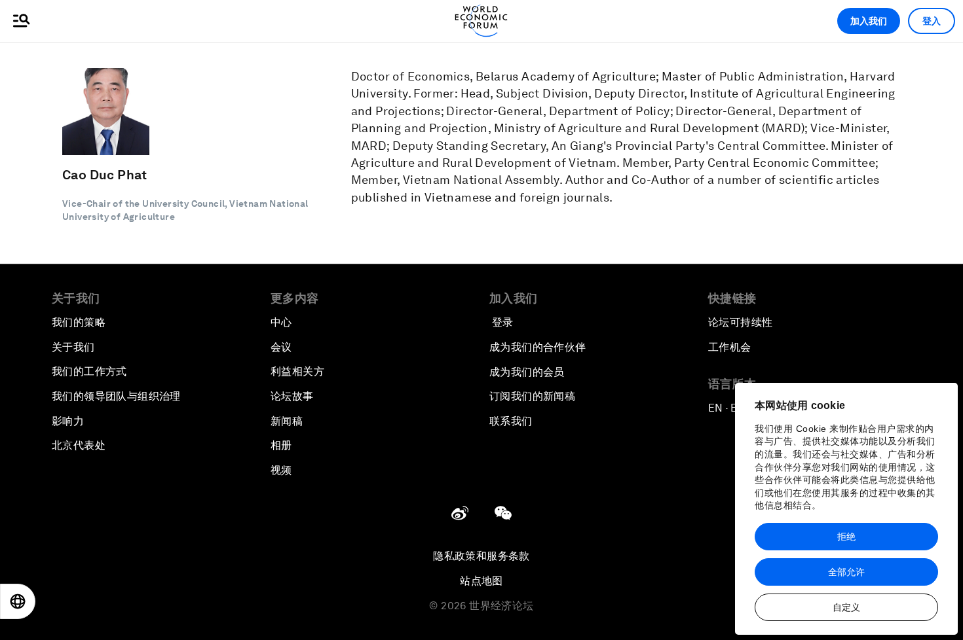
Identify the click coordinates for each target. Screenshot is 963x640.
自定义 (846, 607)
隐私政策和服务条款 (481, 556)
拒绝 (846, 536)
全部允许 (846, 572)
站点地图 (481, 581)
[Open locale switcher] (18, 601)
